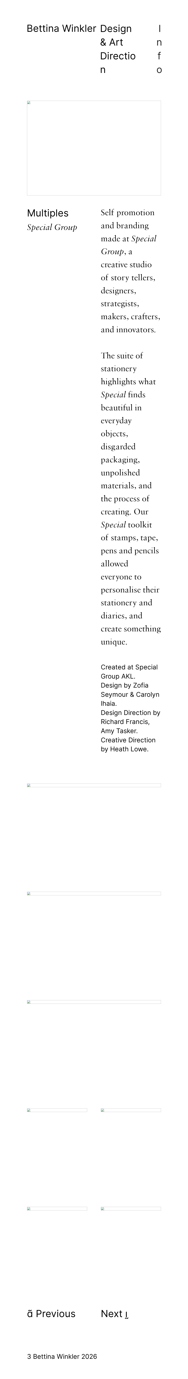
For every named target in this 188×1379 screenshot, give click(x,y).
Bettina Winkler (61, 28)
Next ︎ (114, 1313)
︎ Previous (51, 1313)
